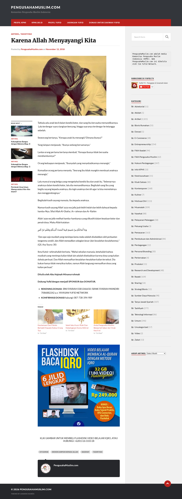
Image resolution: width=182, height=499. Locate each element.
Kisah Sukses (140, 182)
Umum (138, 320)
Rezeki (138, 276)
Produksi (139, 264)
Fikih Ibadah (140, 150)
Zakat (137, 339)
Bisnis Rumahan (142, 125)
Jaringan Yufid (75, 23)
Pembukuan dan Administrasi (148, 238)
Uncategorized (141, 327)
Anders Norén (27, 494)
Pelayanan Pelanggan (144, 220)
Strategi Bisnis (141, 289)
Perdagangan (141, 245)
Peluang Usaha (141, 226)
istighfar (44, 452)
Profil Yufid (54, 23)
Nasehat (138, 213)
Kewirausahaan (142, 175)
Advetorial (139, 106)
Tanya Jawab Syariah (144, 301)
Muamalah (139, 207)
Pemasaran (140, 232)
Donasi (138, 131)
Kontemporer (141, 188)
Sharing (138, 283)
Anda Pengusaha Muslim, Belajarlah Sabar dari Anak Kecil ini (105, 328)
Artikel (15, 34)
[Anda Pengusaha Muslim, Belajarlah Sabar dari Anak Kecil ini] (106, 316)
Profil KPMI (20, 23)
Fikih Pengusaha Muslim (146, 157)
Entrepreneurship (143, 144)
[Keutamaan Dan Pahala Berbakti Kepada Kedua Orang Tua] (50, 316)
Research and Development (147, 270)
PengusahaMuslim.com (35, 7)
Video (137, 333)
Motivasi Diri (141, 201)
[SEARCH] (167, 37)
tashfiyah (97, 452)
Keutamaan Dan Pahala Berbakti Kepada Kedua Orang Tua (50, 328)
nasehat (85, 452)
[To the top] (167, 483)
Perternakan (140, 257)
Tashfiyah (26, 34)
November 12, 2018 (55, 49)
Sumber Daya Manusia (145, 295)
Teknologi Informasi (144, 314)
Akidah (138, 112)
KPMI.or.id (37, 23)
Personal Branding (143, 251)
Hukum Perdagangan (144, 163)
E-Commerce (141, 138)
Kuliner (138, 194)
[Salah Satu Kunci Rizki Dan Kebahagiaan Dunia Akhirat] (78, 316)
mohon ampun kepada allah (65, 452)
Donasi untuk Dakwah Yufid (104, 23)
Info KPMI (139, 169)
